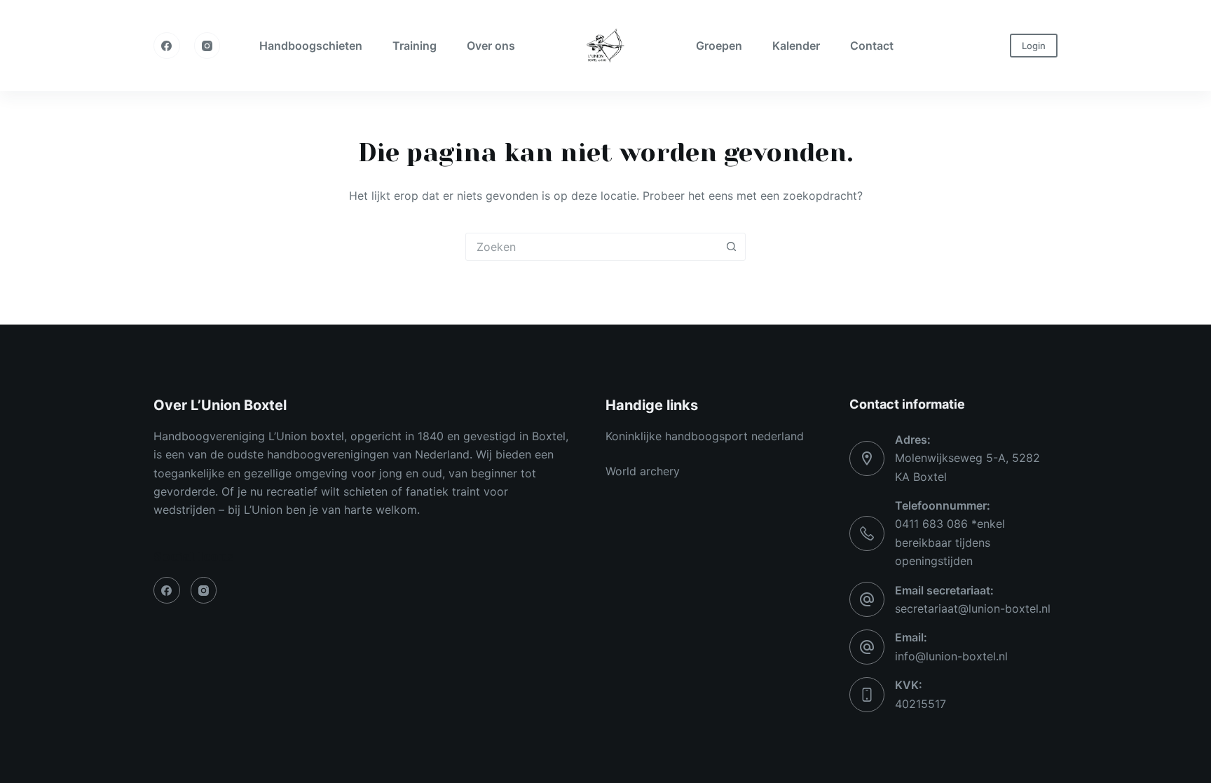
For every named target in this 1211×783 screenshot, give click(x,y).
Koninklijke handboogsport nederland (705, 436)
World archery (643, 471)
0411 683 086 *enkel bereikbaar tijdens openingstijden (950, 542)
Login (1034, 45)
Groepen (719, 46)
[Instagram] (207, 45)
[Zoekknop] (731, 247)
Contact (872, 46)
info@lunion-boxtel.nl (951, 656)
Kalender (796, 46)
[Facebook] (166, 45)
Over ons (491, 46)
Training (414, 46)
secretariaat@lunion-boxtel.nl (973, 608)
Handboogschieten (310, 46)
